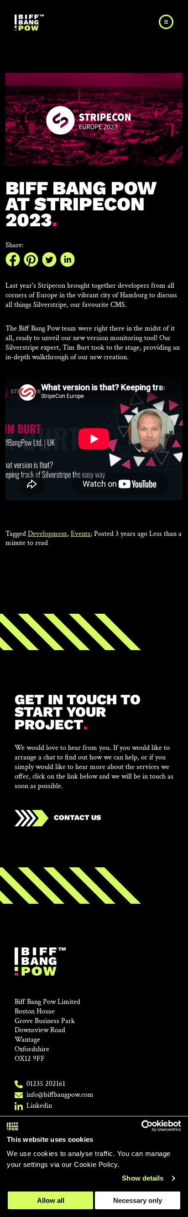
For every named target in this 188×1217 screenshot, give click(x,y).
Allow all (50, 1200)
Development (47, 534)
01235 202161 (45, 1084)
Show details (142, 1178)
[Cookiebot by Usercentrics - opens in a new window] (141, 1126)
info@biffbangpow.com (60, 1095)
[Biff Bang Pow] (29, 23)
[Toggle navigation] (166, 22)
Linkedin (39, 1105)
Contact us (76, 817)
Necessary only (137, 1200)
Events (80, 534)
